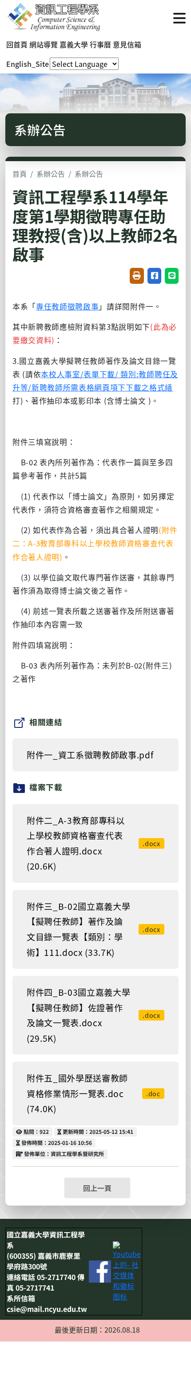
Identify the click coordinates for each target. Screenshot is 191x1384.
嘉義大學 (74, 44)
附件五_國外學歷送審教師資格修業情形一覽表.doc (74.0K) (93, 1093)
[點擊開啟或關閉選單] (179, 17)
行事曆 (100, 44)
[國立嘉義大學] (53, 17)
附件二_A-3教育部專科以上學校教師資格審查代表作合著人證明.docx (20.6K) (93, 843)
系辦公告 (50, 173)
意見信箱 (127, 44)
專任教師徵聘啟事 (67, 306)
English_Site (27, 63)
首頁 (19, 173)
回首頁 (17, 44)
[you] (127, 1270)
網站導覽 (43, 44)
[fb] (100, 1270)
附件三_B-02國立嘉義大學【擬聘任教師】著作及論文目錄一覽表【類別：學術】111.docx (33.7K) (93, 929)
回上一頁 (97, 1188)
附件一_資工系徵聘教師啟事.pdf (90, 755)
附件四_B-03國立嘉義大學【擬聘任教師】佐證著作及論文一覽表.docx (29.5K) (93, 1015)
